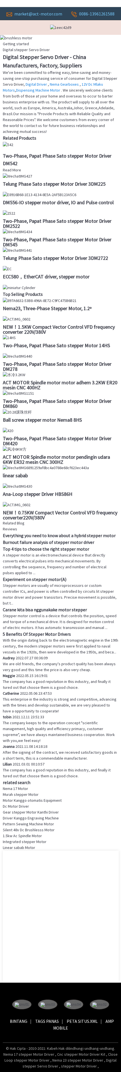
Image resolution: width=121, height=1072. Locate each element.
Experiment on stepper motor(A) (34, 579)
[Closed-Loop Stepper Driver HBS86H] (17, 486)
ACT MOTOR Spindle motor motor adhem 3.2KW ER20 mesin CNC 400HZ (60, 385)
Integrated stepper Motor (24, 841)
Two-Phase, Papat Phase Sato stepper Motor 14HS (56, 345)
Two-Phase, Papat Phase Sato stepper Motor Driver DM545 (57, 242)
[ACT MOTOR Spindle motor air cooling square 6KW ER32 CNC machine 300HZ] (14, 448)
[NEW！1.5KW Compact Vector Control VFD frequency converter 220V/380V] (16, 318)
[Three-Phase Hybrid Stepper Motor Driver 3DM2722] (17, 250)
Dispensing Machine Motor (38, 90)
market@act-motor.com (38, 14)
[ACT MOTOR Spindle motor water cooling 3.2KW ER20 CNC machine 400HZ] (14, 374)
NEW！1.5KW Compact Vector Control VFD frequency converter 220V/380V (59, 329)
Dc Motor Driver (16, 806)
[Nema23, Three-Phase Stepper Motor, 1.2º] (40, 300)
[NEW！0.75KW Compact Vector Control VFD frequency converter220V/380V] (16, 504)
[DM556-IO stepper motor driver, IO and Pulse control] (39, 194)
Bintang (18, 1021)
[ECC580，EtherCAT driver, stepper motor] (7, 268)
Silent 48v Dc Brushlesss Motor (29, 829)
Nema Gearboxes (65, 84)
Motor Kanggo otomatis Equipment (32, 800)
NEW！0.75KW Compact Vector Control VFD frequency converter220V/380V (60, 515)
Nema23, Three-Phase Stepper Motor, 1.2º (47, 308)
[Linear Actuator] (46, 467)
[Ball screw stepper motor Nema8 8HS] (17, 411)
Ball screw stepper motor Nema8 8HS (42, 420)
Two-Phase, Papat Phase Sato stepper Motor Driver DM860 (57, 403)
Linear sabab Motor (19, 847)
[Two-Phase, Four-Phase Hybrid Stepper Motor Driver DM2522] (9, 212)
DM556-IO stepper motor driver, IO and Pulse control (58, 202)
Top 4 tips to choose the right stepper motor (46, 549)
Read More (12, 169)
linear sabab (15, 475)
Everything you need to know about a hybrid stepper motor (59, 535)
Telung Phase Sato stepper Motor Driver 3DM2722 (55, 258)
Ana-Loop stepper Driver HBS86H (37, 494)
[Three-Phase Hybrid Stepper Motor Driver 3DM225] (17, 175)
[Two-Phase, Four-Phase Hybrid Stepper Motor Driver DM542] (8, 144)
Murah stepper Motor (21, 794)
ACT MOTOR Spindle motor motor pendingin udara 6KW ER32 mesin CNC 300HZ (56, 459)
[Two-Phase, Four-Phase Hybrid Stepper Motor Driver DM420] (8, 430)
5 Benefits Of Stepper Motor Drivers (37, 634)
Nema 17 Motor (15, 788)
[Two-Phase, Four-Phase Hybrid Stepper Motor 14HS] (9, 337)
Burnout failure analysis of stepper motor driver (48, 542)
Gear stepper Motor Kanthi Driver (31, 812)
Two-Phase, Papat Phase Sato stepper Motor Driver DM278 (57, 366)
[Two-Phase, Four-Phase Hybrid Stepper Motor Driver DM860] (18, 393)
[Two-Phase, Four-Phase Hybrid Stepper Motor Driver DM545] (17, 231)
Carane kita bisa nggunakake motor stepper (45, 609)
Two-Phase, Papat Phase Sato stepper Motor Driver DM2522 (57, 223)
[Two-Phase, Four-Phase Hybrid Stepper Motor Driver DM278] (17, 355)
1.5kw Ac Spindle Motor (22, 835)
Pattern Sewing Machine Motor (28, 823)
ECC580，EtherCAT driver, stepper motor (46, 276)
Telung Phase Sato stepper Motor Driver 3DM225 (54, 184)
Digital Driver (37, 84)
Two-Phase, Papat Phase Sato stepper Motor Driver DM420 (57, 441)
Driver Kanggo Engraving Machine (31, 818)
